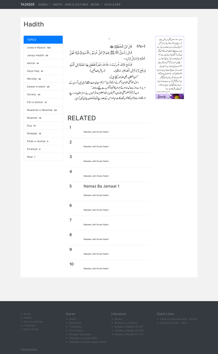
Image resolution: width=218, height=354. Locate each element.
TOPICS (31, 39)
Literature (29, 325)
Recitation (75, 322)
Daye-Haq (35, 70)
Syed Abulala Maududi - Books (178, 319)
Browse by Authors (126, 322)
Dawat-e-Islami (38, 86)
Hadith (28, 317)
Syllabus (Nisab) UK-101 (129, 326)
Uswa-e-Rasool (39, 47)
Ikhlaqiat (34, 133)
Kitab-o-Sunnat (37, 141)
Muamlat (34, 117)
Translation (75, 326)
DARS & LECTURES (76, 4)
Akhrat (33, 63)
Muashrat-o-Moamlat (42, 110)
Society (33, 94)
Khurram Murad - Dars (173, 322)
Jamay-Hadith (37, 55)
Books (118, 319)
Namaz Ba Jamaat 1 (101, 186)
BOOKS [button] (95, 4)
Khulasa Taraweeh (80, 334)
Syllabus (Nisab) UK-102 (129, 330)
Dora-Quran (76, 330)
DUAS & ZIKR (112, 4)
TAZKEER (27, 4)
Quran (27, 313)
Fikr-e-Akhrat (37, 102)
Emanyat (33, 149)
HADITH (57, 4)
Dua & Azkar (31, 329)
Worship (34, 78)
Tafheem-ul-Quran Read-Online (87, 341)
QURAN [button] (43, 4)
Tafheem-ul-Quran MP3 (83, 338)
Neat (31, 156)
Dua (31, 125)
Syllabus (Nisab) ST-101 (129, 334)
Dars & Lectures (33, 321)
